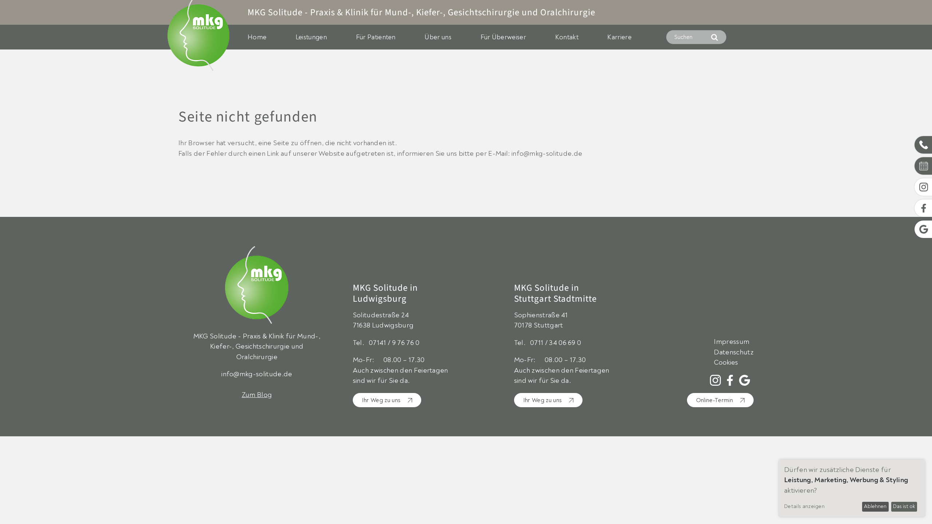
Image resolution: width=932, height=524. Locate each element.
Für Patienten (376, 37)
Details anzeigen (804, 506)
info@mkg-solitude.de (256, 374)
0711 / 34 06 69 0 (555, 342)
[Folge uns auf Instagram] (715, 380)
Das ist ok (904, 506)
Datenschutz (734, 352)
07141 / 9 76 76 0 (394, 342)
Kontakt (566, 37)
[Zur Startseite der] (257, 288)
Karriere (619, 37)
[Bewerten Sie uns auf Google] (744, 380)
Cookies (726, 363)
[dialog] (852, 488)
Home (257, 37)
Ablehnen (875, 506)
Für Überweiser (503, 37)
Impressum (731, 341)
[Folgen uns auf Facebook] (729, 380)
